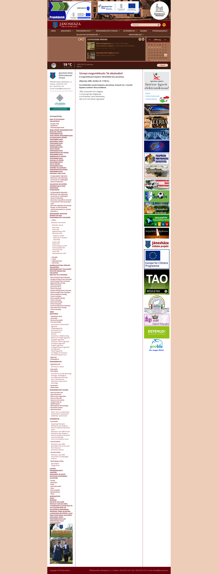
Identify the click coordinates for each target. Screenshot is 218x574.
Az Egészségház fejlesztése (58, 176)
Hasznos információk (57, 400)
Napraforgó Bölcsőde (58, 424)
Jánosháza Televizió (57, 474)
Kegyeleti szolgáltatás (58, 504)
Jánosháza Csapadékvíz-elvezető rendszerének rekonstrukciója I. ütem (60, 202)
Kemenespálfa (55, 490)
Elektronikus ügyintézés (58, 396)
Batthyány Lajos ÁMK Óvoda (60, 431)
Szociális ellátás (55, 452)
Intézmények (129, 31)
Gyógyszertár (55, 465)
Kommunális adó (56, 398)
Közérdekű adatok (56, 407)
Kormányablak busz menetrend (57, 187)
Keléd (52, 484)
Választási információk (87, 34)
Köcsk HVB (55, 251)
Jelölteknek (54, 126)
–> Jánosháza (54, 263)
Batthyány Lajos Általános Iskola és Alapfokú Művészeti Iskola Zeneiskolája (60, 435)
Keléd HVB (55, 244)
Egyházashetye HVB (58, 231)
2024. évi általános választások (57, 120)
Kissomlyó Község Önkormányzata (57, 161)
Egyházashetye (55, 492)
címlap (162, 65)
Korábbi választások (58, 168)
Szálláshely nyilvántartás (59, 416)
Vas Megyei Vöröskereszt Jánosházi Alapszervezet (59, 354)
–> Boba (53, 220)
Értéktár (53, 500)
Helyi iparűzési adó (56, 392)
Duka (52, 488)
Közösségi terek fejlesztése (60, 511)
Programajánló (159, 31)
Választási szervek (57, 225)
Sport (52, 498)
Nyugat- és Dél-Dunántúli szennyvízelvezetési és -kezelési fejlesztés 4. (60, 209)
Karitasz (53, 334)
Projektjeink (54, 190)
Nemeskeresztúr (55, 486)
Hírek (53, 31)
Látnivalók (53, 318)
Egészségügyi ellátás (56, 461)
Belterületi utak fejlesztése (59, 178)
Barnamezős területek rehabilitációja (58, 215)
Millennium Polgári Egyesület (60, 338)
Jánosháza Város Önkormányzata (56, 142)
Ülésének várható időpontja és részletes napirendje (60, 237)
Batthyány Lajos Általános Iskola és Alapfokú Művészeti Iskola (60, 427)
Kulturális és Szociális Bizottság (61, 373)
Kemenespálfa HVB (58, 248)
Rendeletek (54, 385)
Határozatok (54, 387)
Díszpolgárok (54, 359)
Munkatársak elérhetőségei (59, 406)
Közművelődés (55, 441)
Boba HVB (55, 227)
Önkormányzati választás (60, 217)
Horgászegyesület (56, 328)
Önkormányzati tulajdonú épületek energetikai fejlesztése (60, 271)
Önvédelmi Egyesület (58, 343)
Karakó (52, 480)
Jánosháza (66, 31)
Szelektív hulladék (57, 502)
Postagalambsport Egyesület (60, 347)
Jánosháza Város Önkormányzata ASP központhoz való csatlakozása (58, 520)
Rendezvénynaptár (56, 320)
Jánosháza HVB (57, 233)
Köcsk (52, 494)
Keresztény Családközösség (60, 336)
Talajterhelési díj (55, 402)
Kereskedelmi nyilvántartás (60, 414)
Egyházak (53, 357)
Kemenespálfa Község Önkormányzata (58, 157)
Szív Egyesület (55, 349)
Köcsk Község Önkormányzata (56, 165)
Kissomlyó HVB (57, 249)
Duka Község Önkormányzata (61, 136)
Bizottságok (54, 371)
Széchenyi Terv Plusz (57, 173)
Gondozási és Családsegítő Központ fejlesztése (59, 181)
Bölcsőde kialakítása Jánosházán (60, 205)
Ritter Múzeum (56, 448)
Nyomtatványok (55, 394)
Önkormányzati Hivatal (107, 31)
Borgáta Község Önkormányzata (56, 133)
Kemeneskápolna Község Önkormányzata (59, 153)
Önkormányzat (83, 31)
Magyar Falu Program (58, 275)
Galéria (143, 31)
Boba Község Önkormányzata (61, 130)
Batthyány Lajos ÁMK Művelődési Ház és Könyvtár (60, 445)
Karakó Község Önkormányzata (56, 146)
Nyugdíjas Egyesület (57, 339)
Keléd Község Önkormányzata (56, 150)
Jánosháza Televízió (57, 450)
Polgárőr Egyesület (57, 345)
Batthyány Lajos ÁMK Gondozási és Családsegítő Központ (59, 456)
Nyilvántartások (55, 409)
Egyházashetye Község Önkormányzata (58, 138)
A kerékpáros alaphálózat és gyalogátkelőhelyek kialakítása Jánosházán (61, 507)
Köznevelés (54, 421)
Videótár (53, 472)
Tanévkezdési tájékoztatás (107, 54)
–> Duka (53, 259)
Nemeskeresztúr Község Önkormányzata (59, 170)
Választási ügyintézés (58, 184)
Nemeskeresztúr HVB (59, 253)
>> (165, 40)
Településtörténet (56, 316)
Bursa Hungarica (104, 44)
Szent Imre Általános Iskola (60, 439)
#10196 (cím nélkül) (57, 367)
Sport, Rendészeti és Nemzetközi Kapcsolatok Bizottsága (59, 381)
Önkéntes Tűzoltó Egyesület (60, 341)
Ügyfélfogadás (55, 404)
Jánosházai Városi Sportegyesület (56, 331)
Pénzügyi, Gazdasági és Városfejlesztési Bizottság (59, 376)
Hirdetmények (135, 34)
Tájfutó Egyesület (56, 351)
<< (149, 40)
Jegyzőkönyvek (55, 364)
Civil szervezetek (55, 322)
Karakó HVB (56, 242)
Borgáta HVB (54, 124)
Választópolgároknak (57, 127)
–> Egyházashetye (56, 261)
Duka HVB (55, 229)
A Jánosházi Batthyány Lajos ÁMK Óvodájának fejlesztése (61, 514)
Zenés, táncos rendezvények (60, 412)
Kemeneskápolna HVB (59, 246)
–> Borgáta (54, 257)
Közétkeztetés (55, 496)
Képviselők (54, 369)
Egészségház (55, 463)
